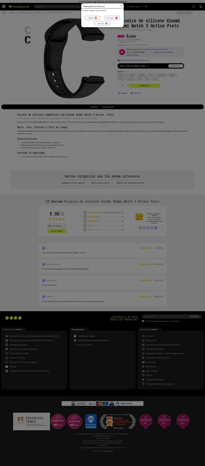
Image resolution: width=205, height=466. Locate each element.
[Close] (121, 5)
